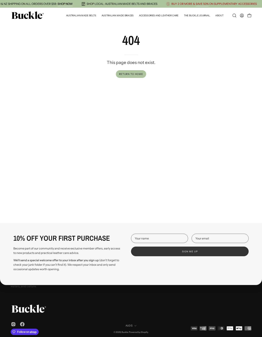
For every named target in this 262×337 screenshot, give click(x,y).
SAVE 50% (205, 4)
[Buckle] (28, 15)
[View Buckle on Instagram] (13, 324)
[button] (234, 15)
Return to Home (131, 74)
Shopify (144, 332)
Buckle (125, 332)
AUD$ (129, 325)
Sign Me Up (190, 251)
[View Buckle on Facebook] (22, 324)
